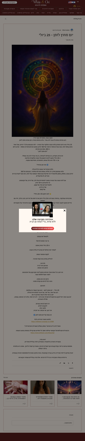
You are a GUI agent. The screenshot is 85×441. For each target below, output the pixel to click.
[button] (65, 210)
